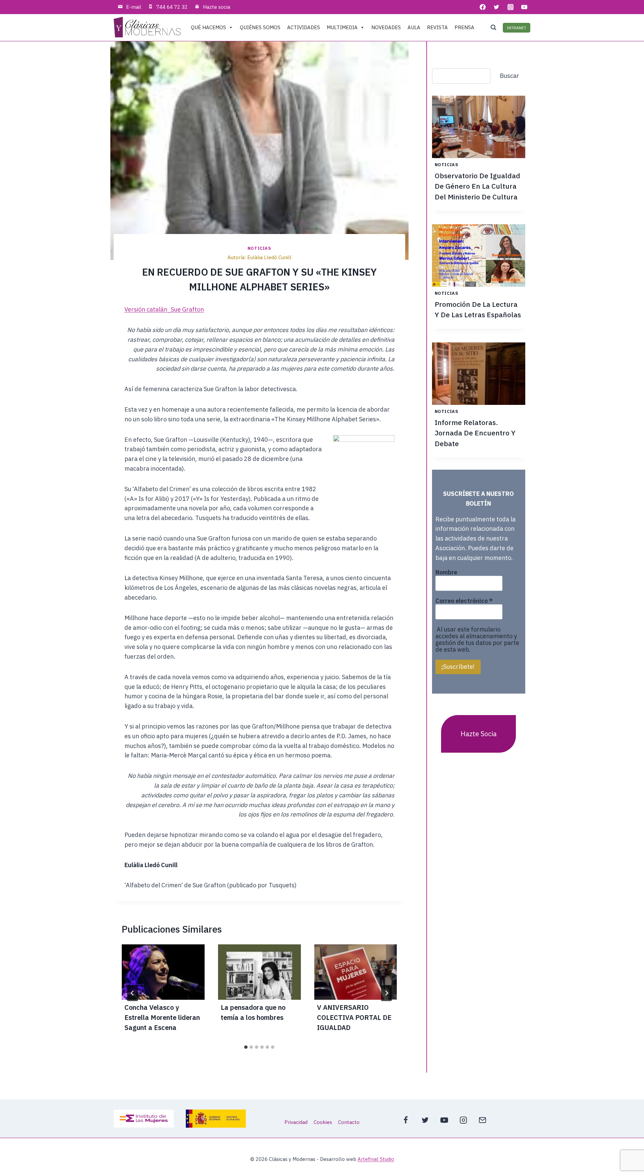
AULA (414, 27)
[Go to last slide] (132, 993)
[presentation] (163, 972)
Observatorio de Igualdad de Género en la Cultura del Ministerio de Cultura (477, 186)
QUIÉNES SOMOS (260, 27)
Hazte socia (216, 7)
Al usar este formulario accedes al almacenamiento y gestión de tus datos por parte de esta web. (477, 639)
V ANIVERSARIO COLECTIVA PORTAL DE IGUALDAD (354, 1017)
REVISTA (437, 27)
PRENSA (464, 27)
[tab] (246, 1047)
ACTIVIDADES (303, 27)
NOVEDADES (386, 27)
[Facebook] (483, 7)
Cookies (323, 1122)
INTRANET (516, 27)
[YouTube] (524, 7)
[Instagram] (510, 7)
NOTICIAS (259, 248)
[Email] (482, 1120)
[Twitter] (496, 7)
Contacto (349, 1122)
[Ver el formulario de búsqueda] (493, 27)
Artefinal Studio (376, 1159)
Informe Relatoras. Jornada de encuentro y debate (475, 433)
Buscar (509, 76)
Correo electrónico (464, 601)
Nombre (446, 572)
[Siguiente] (386, 993)
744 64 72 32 (171, 7)
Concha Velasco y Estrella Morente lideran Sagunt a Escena (162, 1017)
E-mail (133, 7)
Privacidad (296, 1122)
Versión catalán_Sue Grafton (164, 309)
